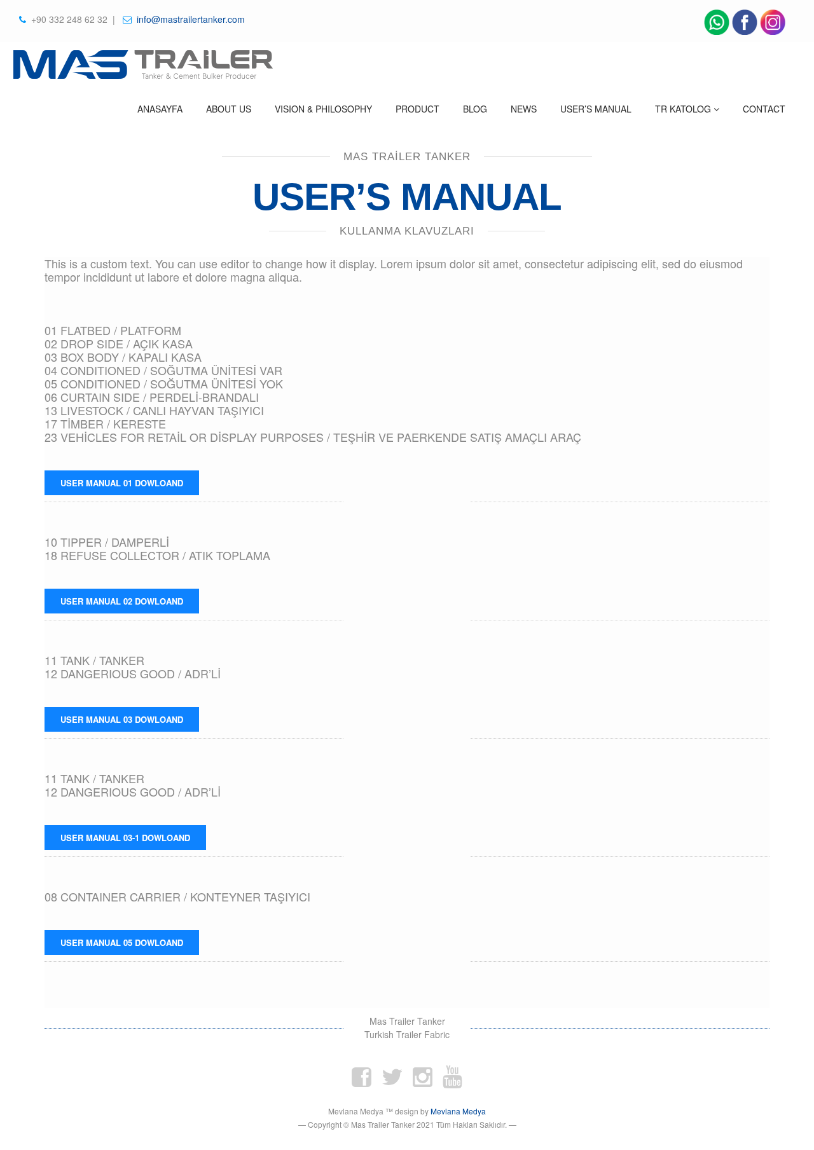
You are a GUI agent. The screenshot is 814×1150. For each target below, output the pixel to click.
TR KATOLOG (684, 108)
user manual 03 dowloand (121, 719)
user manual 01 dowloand (121, 483)
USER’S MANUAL (595, 108)
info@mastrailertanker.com (189, 19)
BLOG (475, 108)
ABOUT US (228, 108)
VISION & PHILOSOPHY (323, 108)
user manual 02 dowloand (121, 601)
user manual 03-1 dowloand (125, 838)
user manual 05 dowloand (121, 942)
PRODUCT (417, 108)
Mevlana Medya (458, 1111)
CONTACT (764, 108)
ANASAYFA (160, 108)
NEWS (524, 108)
